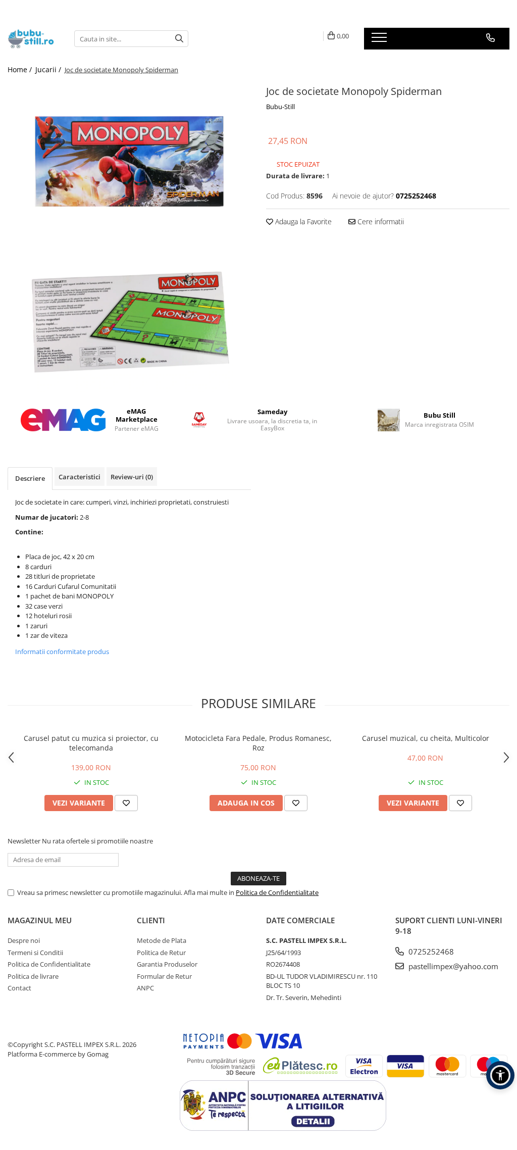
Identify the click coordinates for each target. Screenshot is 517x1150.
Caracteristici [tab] (79, 476)
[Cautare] (179, 38)
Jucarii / (49, 69)
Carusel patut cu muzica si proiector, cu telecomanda (91, 743)
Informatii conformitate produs (62, 651)
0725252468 (430, 951)
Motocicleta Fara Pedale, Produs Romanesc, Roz (258, 743)
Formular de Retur (164, 976)
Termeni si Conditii (35, 952)
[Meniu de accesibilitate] (500, 1075)
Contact (19, 987)
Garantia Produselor (167, 964)
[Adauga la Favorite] (126, 803)
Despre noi (24, 940)
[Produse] (380, 40)
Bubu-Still (280, 106)
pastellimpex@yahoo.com (452, 966)
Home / (21, 69)
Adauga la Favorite (302, 221)
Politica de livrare (33, 976)
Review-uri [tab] (132, 476)
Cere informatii (379, 221)
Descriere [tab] (30, 478)
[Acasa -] (33, 38)
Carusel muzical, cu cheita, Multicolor (425, 738)
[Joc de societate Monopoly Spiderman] (129, 162)
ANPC (145, 987)
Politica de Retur (161, 952)
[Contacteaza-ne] (490, 38)
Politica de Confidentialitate (277, 892)
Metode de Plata (161, 940)
